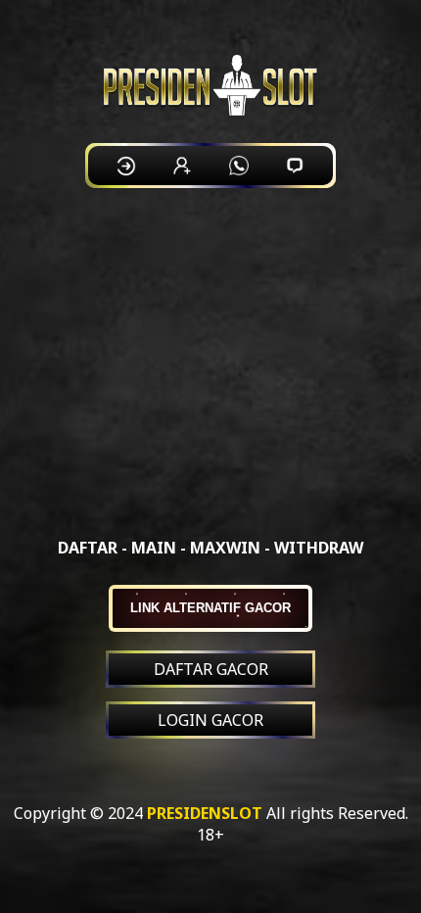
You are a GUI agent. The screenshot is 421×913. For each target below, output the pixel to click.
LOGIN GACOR (210, 720)
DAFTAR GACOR (211, 669)
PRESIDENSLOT (204, 813)
